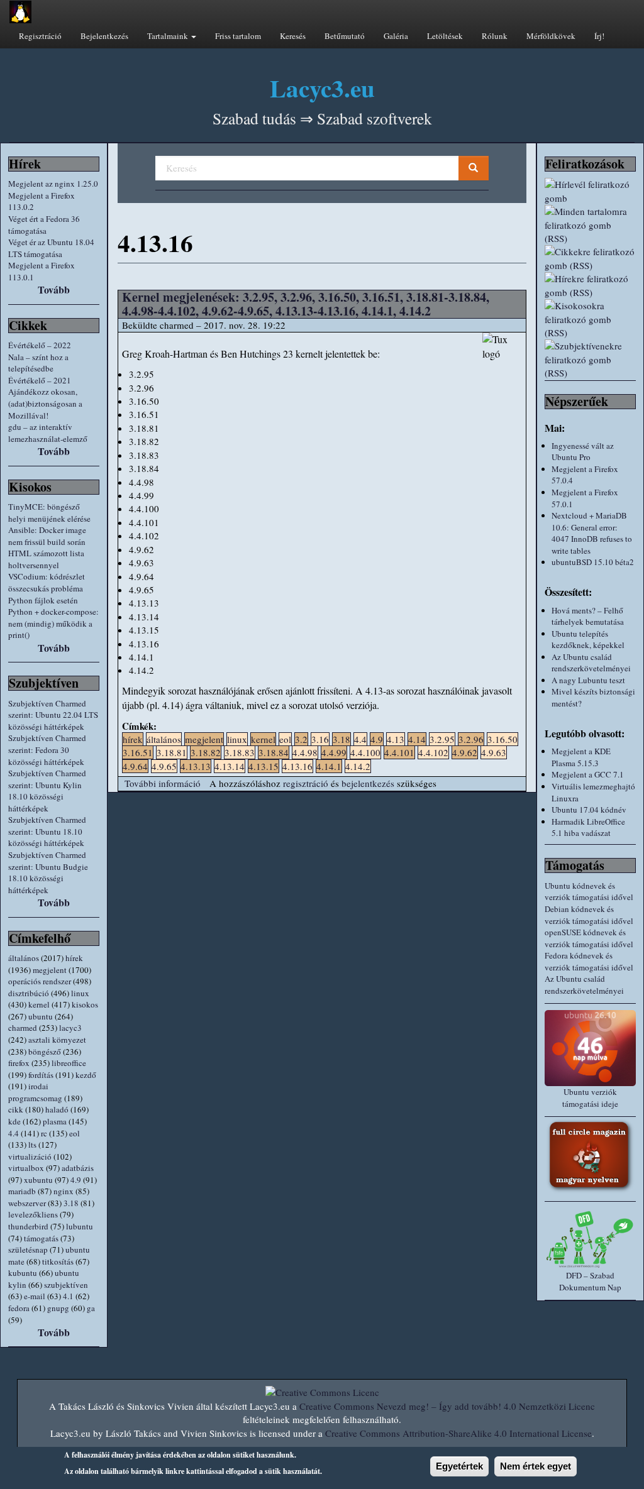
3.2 (301, 739)
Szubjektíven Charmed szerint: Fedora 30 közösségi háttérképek (47, 749)
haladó (57, 1109)
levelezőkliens (33, 1214)
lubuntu (79, 1226)
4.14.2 (357, 766)
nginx (63, 1191)
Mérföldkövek (550, 35)
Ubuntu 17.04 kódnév (589, 809)
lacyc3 (70, 1027)
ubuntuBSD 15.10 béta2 (593, 562)
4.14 (417, 739)
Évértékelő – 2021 (39, 380)
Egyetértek (459, 1466)
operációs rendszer (39, 981)
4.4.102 (433, 752)
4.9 (75, 1179)
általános (23, 958)
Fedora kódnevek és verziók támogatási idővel (589, 961)
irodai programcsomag (35, 1092)
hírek (74, 958)
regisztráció (305, 783)
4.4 (13, 1133)
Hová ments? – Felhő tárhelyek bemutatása (588, 616)
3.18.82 (206, 752)
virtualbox (26, 1167)
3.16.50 (502, 739)
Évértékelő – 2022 (39, 345)
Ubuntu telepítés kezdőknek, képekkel (588, 639)
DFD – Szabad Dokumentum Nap (590, 1281)
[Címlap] (20, 12)
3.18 (71, 1203)
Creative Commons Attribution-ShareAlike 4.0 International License (458, 1433)
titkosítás (58, 1261)
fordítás (40, 1074)
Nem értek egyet (535, 1466)
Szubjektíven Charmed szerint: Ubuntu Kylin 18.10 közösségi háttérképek (47, 790)
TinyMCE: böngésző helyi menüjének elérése (49, 512)
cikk (15, 1109)
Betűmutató (345, 35)
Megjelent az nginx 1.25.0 (53, 183)
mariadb (22, 1191)
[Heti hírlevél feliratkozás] (590, 191)
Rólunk (495, 35)
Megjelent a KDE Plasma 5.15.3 (581, 757)
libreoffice (69, 1063)
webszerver (27, 1203)
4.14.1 (328, 766)
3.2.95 (442, 739)
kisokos (85, 1004)
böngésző (44, 1051)
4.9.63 (493, 752)
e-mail (34, 1296)
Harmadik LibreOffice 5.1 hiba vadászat (588, 827)
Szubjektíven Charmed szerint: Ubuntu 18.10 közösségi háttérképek (47, 831)
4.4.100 (365, 752)
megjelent (50, 969)
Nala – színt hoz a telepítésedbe (38, 363)
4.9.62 (464, 752)
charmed (22, 1027)
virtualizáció (30, 1156)
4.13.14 (229, 766)
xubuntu (38, 1179)
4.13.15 (263, 766)
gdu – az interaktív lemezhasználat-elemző (47, 432)
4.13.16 (297, 766)
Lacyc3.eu (322, 88)
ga (91, 1308)
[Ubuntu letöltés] (590, 1048)
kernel (39, 1004)
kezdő (85, 1074)
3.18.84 (273, 752)
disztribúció (28, 993)
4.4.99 (334, 752)
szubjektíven (66, 1284)
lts (32, 1144)
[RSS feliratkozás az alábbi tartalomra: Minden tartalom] (590, 225)
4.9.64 (135, 766)
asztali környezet (57, 1039)
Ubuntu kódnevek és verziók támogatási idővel (589, 891)
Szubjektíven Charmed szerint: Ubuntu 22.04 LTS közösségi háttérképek (53, 715)
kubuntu (22, 1272)
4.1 (68, 1296)
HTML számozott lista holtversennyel (46, 559)
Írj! (599, 35)
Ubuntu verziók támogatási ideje (590, 1097)
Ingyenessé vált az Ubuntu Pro (583, 451)
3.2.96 (471, 739)
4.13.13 (195, 766)
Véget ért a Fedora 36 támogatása (44, 224)
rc (44, 1133)
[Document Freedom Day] (590, 1239)
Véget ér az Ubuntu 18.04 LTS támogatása (51, 248)
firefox (19, 1063)
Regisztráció (40, 35)
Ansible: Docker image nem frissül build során (47, 535)
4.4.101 (399, 752)
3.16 (320, 739)
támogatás (41, 1238)
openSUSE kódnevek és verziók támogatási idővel (589, 938)
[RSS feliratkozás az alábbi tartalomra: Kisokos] (590, 319)
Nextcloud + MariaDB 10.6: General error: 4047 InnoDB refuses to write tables (592, 533)
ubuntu (40, 1016)
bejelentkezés (367, 783)
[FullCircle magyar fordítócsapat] (590, 1156)
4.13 (395, 739)
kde (14, 1121)
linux (80, 993)
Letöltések (445, 35)
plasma (55, 1121)
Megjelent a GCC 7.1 (588, 774)
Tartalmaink (168, 35)
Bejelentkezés (104, 35)
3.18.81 (172, 752)
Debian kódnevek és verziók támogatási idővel (589, 914)
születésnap (28, 1249)
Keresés (293, 35)
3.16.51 (138, 752)
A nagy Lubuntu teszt (588, 680)
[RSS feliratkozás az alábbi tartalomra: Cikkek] (590, 258)
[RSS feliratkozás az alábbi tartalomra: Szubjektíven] (590, 359)
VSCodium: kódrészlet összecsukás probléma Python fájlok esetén (46, 588)
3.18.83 (240, 752)
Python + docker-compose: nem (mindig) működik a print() (53, 623)
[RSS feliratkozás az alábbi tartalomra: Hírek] (590, 285)
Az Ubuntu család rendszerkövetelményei (591, 662)
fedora (19, 1308)
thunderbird (28, 1226)
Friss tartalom (238, 35)
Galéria (396, 35)
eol (74, 1133)
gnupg (58, 1308)
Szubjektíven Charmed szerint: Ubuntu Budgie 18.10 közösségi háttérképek (48, 872)
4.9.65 (164, 766)
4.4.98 (305, 752)
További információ (163, 783)
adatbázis (78, 1167)
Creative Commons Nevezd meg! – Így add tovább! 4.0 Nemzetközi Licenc (447, 1406)
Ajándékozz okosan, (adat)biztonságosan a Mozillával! (45, 403)
